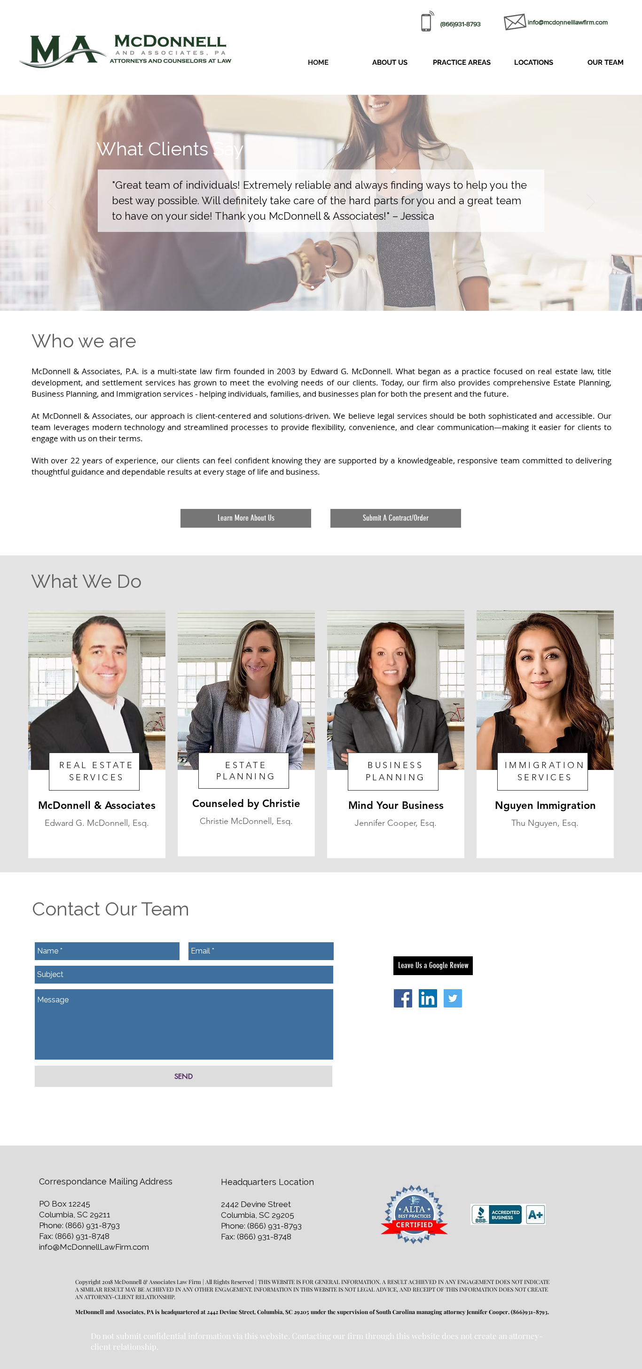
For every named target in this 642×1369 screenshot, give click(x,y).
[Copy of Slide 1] (321, 287)
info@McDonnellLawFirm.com (94, 1247)
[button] (462, 62)
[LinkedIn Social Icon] (428, 998)
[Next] (591, 203)
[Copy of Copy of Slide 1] (329, 287)
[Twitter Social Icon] (453, 998)
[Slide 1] (312, 287)
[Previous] (51, 203)
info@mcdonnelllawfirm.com (568, 22)
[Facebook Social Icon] (403, 998)
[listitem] (96, 734)
